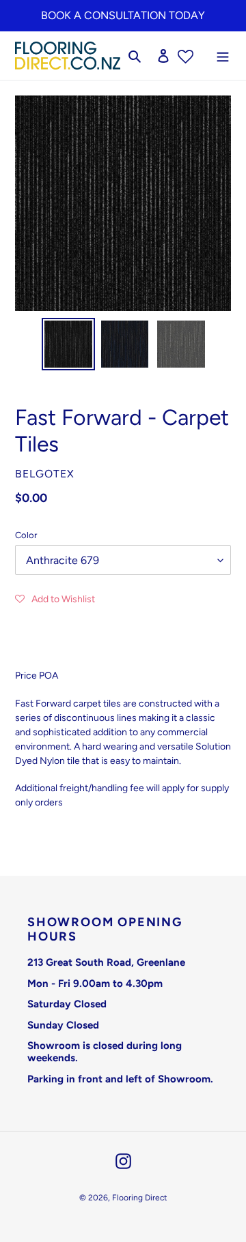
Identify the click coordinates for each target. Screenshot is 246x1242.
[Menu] (222, 55)
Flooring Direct (139, 1197)
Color (26, 535)
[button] (55, 599)
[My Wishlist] (185, 55)
